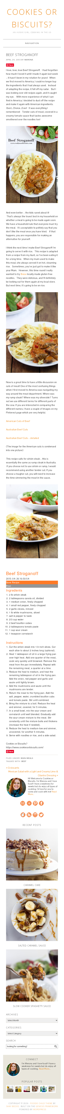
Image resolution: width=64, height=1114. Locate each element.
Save (11, 65)
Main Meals (27, 758)
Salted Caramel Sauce (32, 945)
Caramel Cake (32, 885)
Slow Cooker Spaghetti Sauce (32, 1006)
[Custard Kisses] (27, 1089)
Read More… (45, 1068)
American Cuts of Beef (18, 421)
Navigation (32, 43)
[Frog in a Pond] (43, 1089)
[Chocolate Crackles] (35, 1089)
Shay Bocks (12, 1106)
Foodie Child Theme (41, 1103)
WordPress (39, 1109)
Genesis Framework (47, 1106)
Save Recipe (12, 582)
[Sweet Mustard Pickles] (18, 1089)
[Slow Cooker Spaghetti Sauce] (32, 975)
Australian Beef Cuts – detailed (22, 438)
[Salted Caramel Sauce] (32, 915)
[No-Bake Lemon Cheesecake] (10, 1089)
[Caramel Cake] (32, 854)
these (24, 274)
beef (23, 761)
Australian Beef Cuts (17, 429)
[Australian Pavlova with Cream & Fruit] (52, 1089)
